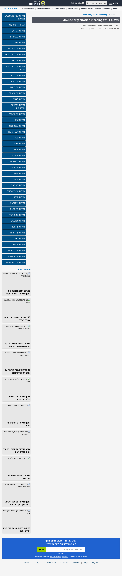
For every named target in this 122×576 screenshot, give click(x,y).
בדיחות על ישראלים (16, 250)
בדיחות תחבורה (18, 149)
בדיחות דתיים (19, 238)
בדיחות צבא (20, 137)
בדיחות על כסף (18, 244)
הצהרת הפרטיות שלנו (55, 557)
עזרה (86, 562)
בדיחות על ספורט (17, 208)
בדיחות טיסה (19, 143)
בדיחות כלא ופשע (17, 202)
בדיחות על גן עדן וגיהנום (14, 54)
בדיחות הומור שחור (17, 125)
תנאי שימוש (65, 557)
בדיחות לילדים (19, 99)
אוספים (26, 562)
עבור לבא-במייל (76, 3)
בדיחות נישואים (18, 30)
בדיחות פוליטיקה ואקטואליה (18, 106)
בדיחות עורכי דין (18, 173)
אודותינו (76, 562)
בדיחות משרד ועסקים (16, 191)
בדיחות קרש (20, 119)
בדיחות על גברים (17, 75)
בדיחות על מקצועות (16, 256)
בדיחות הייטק (19, 197)
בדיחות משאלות (18, 155)
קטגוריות (36, 562)
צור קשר (95, 562)
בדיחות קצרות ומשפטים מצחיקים (106, 9)
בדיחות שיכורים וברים (16, 48)
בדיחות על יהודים (17, 232)
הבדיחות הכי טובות (17, 24)
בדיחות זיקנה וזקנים (43, 9)
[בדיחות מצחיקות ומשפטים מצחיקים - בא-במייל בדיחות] (36, 3)
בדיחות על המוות (18, 167)
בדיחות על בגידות (17, 87)
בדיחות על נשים (18, 81)
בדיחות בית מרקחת (17, 214)
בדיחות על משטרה (17, 114)
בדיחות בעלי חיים (87, 9)
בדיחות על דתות (73, 9)
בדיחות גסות (20, 42)
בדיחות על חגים (18, 226)
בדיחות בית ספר (18, 185)
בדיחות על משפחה (58, 9)
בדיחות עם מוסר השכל (15, 262)
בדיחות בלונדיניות (28, 9)
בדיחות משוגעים (18, 220)
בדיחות (117, 14)
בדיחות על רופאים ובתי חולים (15, 68)
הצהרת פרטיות (50, 562)
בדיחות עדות (19, 179)
